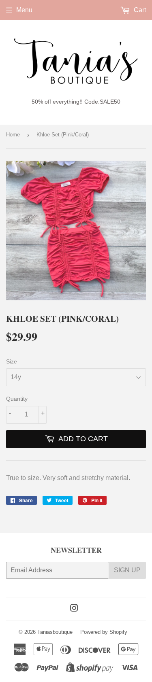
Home (13, 135)
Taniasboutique (55, 632)
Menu (24, 9)
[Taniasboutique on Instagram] (74, 609)
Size (11, 361)
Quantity (17, 398)
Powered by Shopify (103, 632)
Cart (139, 9)
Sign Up (127, 570)
